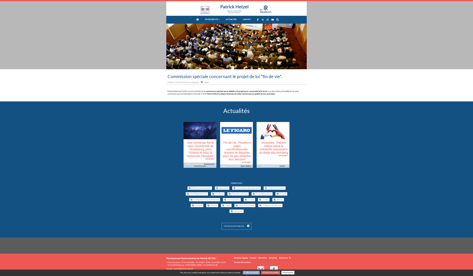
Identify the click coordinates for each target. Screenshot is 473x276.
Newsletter (262, 258)
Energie (283, 194)
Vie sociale (238, 211)
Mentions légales (241, 258)
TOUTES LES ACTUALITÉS (234, 226)
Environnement (234, 200)
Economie (219, 194)
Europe (282, 166)
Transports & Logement (272, 205)
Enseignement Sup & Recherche (204, 165)
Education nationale (239, 194)
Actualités (231, 19)
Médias (248, 166)
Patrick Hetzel (234, 6)
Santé (206, 82)
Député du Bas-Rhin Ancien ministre (234, 12)
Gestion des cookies (242, 262)
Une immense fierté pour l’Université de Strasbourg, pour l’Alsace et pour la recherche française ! (200, 149)
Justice (265, 200)
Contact (247, 19)
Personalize (288, 273)
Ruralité (214, 205)
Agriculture (224, 188)
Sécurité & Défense (246, 205)
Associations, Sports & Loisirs (248, 188)
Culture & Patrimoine (276, 188)
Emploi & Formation (263, 194)
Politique (198, 205)
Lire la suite (209, 159)
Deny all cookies (271, 273)
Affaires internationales (201, 188)
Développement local (198, 194)
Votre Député (211, 19)
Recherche (283, 258)
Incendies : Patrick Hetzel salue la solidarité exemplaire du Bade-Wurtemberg (273, 147)
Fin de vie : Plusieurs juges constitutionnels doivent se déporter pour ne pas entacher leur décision (237, 151)
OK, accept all (252, 273)
